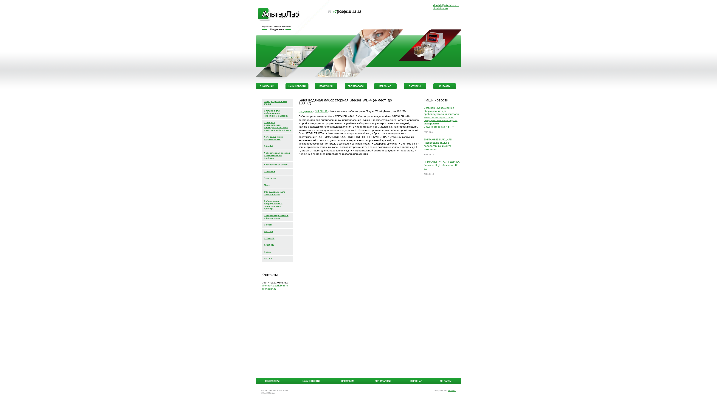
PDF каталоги (383, 381)
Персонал (416, 381)
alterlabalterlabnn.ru (275, 285)
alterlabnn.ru (269, 288)
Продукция (347, 381)
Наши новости (311, 381)
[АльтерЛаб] (279, 14)
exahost (452, 390)
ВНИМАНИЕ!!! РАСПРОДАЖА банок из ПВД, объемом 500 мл (442, 165)
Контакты (445, 381)
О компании (272, 381)
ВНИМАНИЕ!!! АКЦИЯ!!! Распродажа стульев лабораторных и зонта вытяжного (438, 144)
